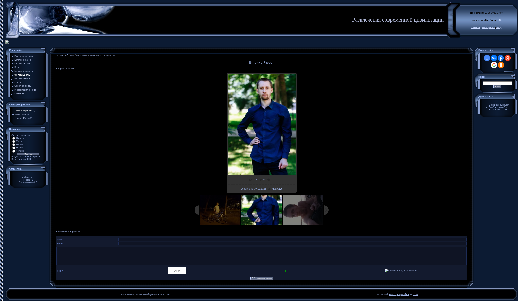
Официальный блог (499, 105)
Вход (498, 27)
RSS (500, 20)
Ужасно (20, 151)
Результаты (17, 156)
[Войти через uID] (487, 58)
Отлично (20, 138)
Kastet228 (277, 188)
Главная (475, 27)
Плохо (19, 147)
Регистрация (488, 27)
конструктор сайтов (399, 294)
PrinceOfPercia (22, 118)
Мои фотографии (23, 110)
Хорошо (20, 141)
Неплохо (20, 144)
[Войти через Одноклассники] (501, 65)
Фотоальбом (72, 55)
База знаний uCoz (498, 109)
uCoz (415, 294)
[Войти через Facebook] (501, 58)
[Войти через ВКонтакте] (494, 58)
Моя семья (20, 114)
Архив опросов (32, 156)
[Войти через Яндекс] (508, 58)
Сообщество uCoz (498, 107)
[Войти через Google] (494, 65)
